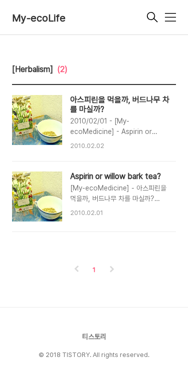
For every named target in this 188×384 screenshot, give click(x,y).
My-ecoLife (39, 18)
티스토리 (94, 336)
